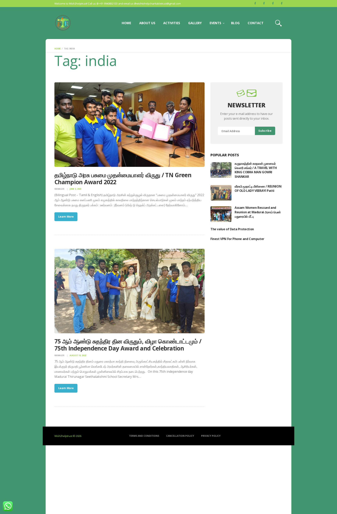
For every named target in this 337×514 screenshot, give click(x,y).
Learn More (66, 216)
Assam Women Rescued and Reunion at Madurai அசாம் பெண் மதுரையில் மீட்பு (258, 212)
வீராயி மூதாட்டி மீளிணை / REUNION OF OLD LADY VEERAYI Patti (258, 188)
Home (57, 48)
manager (59, 189)
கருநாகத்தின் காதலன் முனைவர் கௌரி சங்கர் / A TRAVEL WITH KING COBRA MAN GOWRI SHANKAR (256, 170)
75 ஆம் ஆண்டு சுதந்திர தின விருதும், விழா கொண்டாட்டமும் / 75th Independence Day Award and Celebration (127, 345)
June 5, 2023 (76, 189)
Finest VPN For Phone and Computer (237, 239)
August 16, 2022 (78, 355)
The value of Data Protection (232, 229)
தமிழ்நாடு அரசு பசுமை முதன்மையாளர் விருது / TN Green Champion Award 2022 (122, 179)
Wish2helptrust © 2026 (67, 436)
